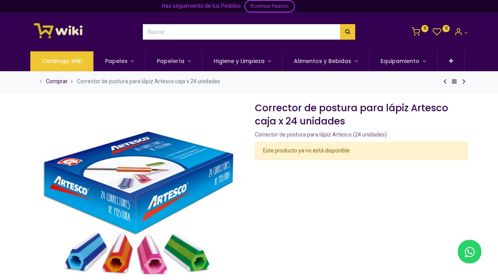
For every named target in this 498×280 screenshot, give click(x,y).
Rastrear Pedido (269, 6)
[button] (451, 61)
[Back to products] (454, 81)
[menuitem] (62, 61)
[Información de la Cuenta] (461, 33)
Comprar (57, 81)
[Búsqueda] (347, 32)
